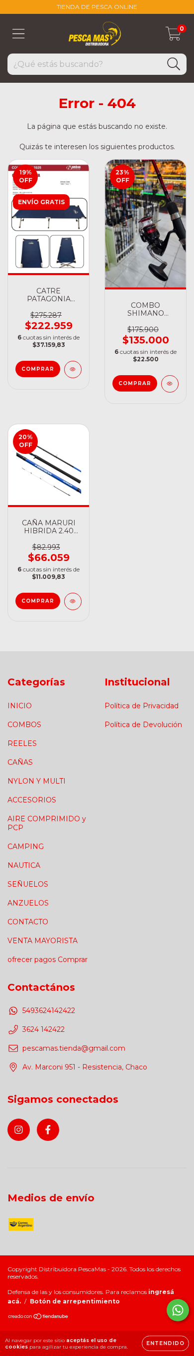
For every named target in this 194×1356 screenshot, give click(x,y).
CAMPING (25, 846)
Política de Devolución (143, 724)
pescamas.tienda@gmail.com (73, 1048)
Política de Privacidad (141, 705)
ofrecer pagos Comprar (47, 959)
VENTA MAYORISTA (42, 940)
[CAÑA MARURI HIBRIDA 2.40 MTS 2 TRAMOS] (73, 601)
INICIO (19, 705)
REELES (22, 743)
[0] (173, 36)
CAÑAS (20, 762)
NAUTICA (23, 865)
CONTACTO (27, 921)
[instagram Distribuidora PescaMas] (18, 1130)
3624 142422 (43, 1029)
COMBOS (24, 724)
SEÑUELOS (27, 884)
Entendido (165, 1343)
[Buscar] (174, 64)
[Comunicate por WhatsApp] (178, 1310)
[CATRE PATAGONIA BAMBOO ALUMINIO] (73, 369)
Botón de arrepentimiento (75, 1301)
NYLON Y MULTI (36, 781)
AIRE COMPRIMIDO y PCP (46, 823)
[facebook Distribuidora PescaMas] (48, 1130)
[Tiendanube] (38, 1317)
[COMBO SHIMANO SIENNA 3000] (170, 384)
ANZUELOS (28, 903)
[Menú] (18, 34)
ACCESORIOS (31, 799)
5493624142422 (48, 1010)
